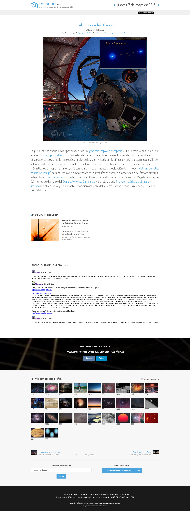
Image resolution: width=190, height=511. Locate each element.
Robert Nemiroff (108, 497)
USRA (132, 497)
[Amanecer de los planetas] (94, 403)
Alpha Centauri (56, 177)
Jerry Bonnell (124, 497)
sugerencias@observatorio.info (109, 503)
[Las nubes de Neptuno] (51, 432)
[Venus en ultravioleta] (37, 432)
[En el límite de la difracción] (37, 403)
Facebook (89, 358)
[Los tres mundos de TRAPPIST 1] (151, 388)
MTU (116, 497)
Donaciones (74, 503)
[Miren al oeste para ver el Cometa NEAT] (65, 418)
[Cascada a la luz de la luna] (65, 388)
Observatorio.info (74, 494)
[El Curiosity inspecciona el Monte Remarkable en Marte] (51, 403)
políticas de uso (89, 497)
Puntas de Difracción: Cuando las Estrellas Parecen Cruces (75, 222)
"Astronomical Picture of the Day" (117, 494)
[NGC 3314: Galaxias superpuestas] (51, 418)
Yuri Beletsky (88, 33)
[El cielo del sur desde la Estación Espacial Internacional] (80, 418)
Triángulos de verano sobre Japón (50, 452)
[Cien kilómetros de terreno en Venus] (108, 418)
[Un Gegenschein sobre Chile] (137, 403)
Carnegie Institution (120, 33)
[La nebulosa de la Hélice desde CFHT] (51, 388)
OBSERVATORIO (47, 4)
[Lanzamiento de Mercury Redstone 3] (80, 388)
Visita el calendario (150, 379)
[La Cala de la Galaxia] (65, 403)
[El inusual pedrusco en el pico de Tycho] (123, 388)
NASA (69, 497)
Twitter (101, 358)
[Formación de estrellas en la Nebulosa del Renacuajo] (137, 388)
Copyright (81, 33)
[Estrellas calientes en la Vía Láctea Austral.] (137, 418)
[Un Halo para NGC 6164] (123, 403)
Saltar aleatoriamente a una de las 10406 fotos (122, 470)
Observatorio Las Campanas (79, 181)
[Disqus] (95, 296)
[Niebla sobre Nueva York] (94, 418)
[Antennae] (108, 403)
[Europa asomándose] (151, 403)
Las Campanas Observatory (103, 33)
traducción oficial (90, 494)
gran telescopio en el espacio (105, 151)
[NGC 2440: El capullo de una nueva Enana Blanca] (37, 418)
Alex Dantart (103, 506)
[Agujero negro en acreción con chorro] (37, 388)
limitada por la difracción (55, 155)
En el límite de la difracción (95, 24)
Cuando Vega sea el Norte (142, 452)
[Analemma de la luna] (94, 388)
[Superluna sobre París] (80, 403)
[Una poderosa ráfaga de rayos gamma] (151, 418)
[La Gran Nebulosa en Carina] (108, 388)
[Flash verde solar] (123, 418)
